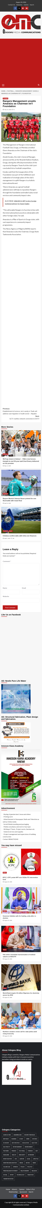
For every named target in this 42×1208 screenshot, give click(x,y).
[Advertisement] (21, 61)
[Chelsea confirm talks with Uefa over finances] (21, 520)
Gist (36, 1150)
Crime (27, 1138)
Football (5, 98)
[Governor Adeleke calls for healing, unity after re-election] (21, 900)
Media (21, 1162)
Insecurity (22, 1154)
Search (32, 5)
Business (14, 1138)
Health (14, 1154)
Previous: (20, 411)
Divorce (34, 1138)
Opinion (26, 5)
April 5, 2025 (7, 538)
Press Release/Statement (10, 1170)
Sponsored (23, 1192)
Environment (29, 1146)
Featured (6, 1150)
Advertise (19, 5)
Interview (31, 1154)
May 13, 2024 (7, 109)
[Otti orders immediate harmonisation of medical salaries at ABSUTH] (21, 939)
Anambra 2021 (18, 1134)
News (4, 872)
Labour (22, 1158)
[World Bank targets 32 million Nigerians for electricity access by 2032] (21, 977)
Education (25, 1142)
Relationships (25, 1170)
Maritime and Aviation (10, 1162)
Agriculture (7, 1134)
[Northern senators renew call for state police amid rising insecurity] (21, 1016)
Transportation (8, 1178)
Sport (10, 531)
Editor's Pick (16, 1142)
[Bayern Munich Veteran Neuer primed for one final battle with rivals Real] (21, 483)
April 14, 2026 (7, 503)
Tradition (30, 1174)
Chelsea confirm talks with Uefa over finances (19, 536)
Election (34, 1142)
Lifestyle (35, 1158)
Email (24, 588)
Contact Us (11, 5)
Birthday (6, 1138)
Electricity (6, 1146)
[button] (3, 84)
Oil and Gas (6, 1166)
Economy (6, 1142)
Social (5, 1174)
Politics (29, 1166)
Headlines (6, 1154)
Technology (20, 1174)
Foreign (30, 1150)
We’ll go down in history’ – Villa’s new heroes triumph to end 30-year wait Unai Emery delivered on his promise (21, 461)
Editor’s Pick (30, 1189)
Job (16, 1158)
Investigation (7, 1158)
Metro (28, 1162)
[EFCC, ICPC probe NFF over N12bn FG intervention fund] (21, 862)
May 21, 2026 (7, 465)
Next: (24, 417)
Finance (14, 1150)
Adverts (14, 1189)
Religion (34, 1170)
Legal (28, 1158)
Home (8, 1189)
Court (21, 1138)
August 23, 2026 (8, 881)
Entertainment (17, 1146)
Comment (7, 561)
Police (23, 1166)
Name (5, 588)
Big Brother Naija (29, 1134)
